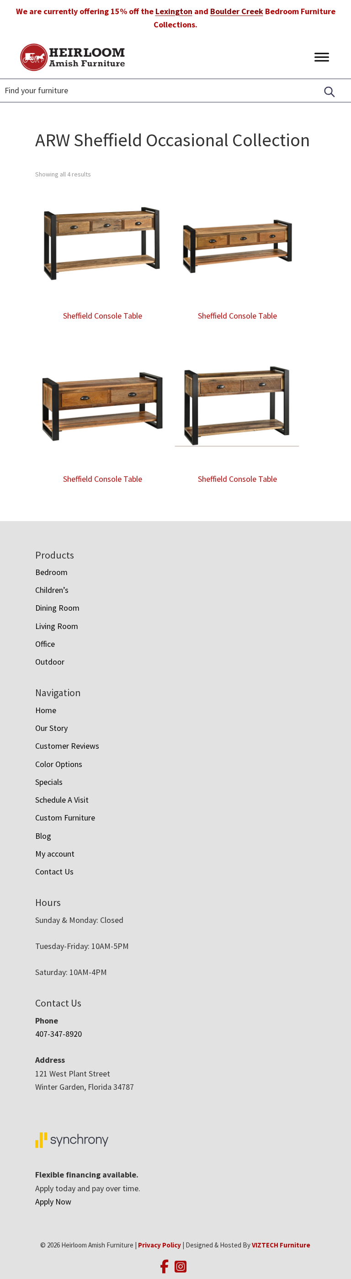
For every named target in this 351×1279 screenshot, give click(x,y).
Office (45, 644)
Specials (49, 782)
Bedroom (51, 572)
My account (54, 853)
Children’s (52, 590)
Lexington (173, 11)
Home (45, 710)
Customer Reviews (67, 746)
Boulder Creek (236, 11)
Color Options (58, 764)
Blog (43, 836)
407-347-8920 (58, 1034)
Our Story (51, 728)
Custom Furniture (65, 817)
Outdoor (49, 661)
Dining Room (57, 607)
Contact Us (54, 871)
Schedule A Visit (62, 799)
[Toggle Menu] (321, 57)
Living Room (56, 626)
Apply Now (53, 1201)
